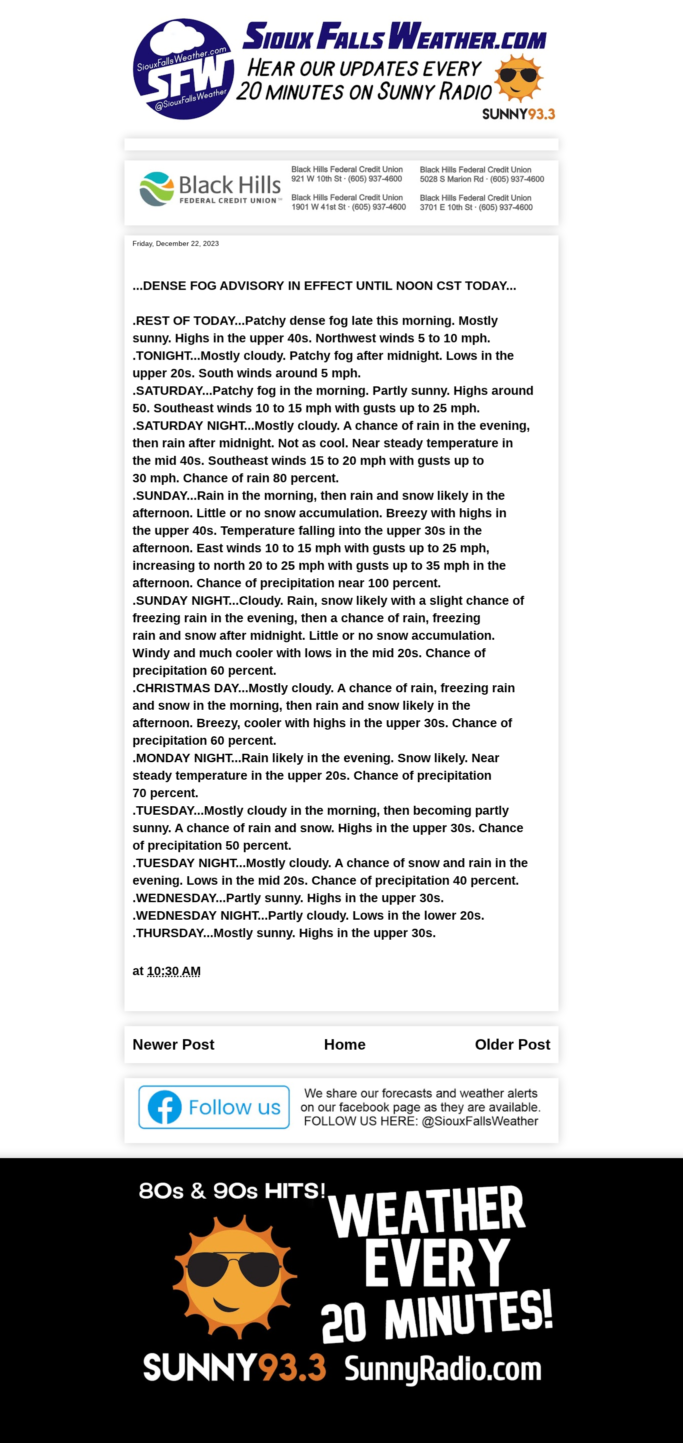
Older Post (512, 1044)
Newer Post (173, 1044)
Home (345, 1044)
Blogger (441, 1419)
